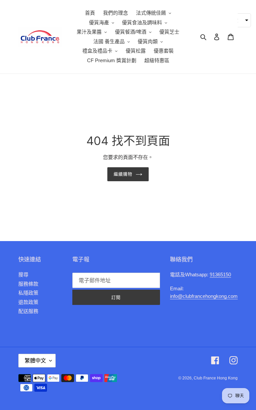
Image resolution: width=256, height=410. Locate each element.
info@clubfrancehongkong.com (204, 296)
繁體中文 (35, 360)
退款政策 (28, 302)
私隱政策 (28, 293)
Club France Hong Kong (216, 378)
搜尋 (23, 274)
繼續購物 (123, 174)
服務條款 (28, 284)
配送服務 (28, 311)
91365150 (220, 274)
